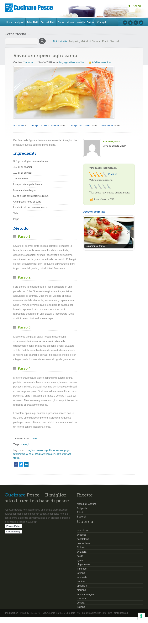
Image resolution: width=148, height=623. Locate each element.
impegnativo (67, 62)
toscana (81, 598)
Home (9, 22)
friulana (81, 547)
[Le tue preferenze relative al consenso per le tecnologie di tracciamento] (141, 616)
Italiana (28, 62)
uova (16, 457)
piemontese (83, 543)
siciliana (81, 589)
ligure (80, 560)
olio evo (58, 450)
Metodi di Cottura (85, 22)
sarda (80, 556)
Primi (105, 41)
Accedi (135, 6)
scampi (24, 444)
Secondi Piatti (48, 22)
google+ (136, 22)
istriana (81, 573)
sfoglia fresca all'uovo (48, 453)
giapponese (83, 564)
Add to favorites (101, 62)
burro (39, 450)
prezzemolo (20, 453)
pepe (67, 450)
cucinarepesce (111, 141)
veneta (80, 602)
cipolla (48, 450)
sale (31, 453)
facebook (125, 22)
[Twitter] (21, 464)
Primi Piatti (32, 22)
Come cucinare (66, 22)
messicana (83, 530)
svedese (81, 534)
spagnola (82, 585)
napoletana (83, 539)
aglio (31, 450)
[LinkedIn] (26, 464)
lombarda (82, 577)
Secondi (114, 41)
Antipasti (19, 22)
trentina (81, 581)
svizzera (81, 551)
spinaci (66, 453)
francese (82, 568)
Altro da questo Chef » (115, 145)
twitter (130, 22)
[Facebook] (16, 464)
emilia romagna (85, 594)
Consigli (101, 22)
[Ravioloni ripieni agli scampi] (63, 92)
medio (80, 62)
